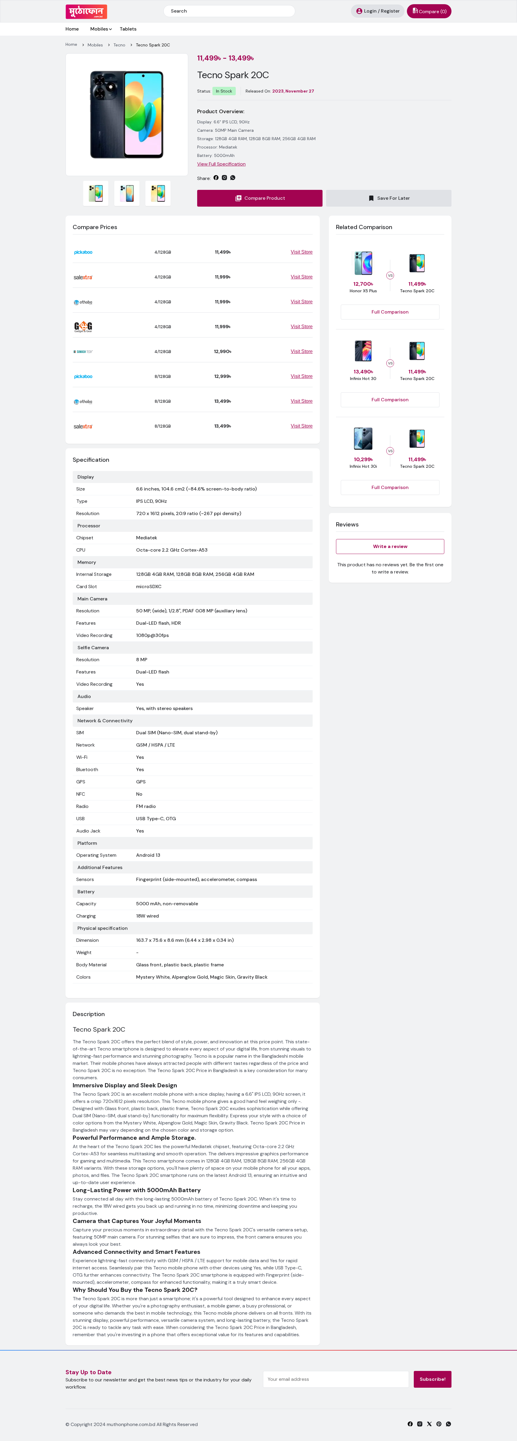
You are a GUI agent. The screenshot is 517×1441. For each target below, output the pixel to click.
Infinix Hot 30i (363, 466)
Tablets (128, 29)
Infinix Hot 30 (363, 378)
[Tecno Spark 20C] (127, 114)
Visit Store (302, 252)
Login (370, 11)
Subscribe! (432, 1379)
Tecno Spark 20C (153, 45)
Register (390, 11)
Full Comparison (390, 312)
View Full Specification (221, 164)
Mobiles (99, 29)
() (433, 11)
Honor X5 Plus (363, 290)
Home (72, 29)
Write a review (390, 546)
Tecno (119, 45)
